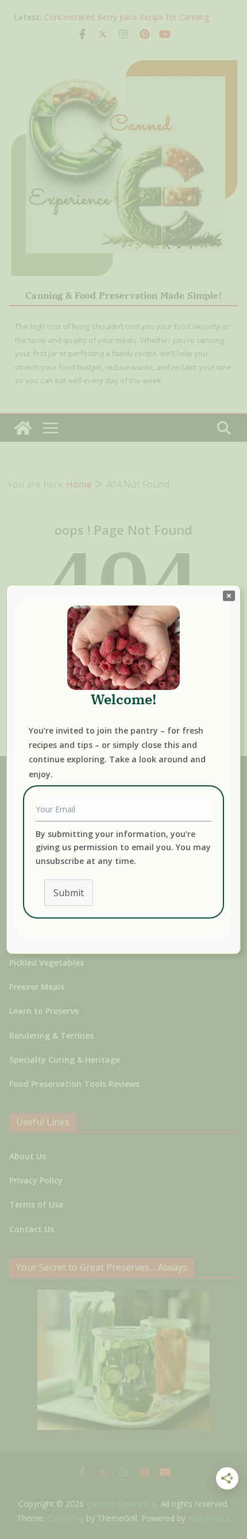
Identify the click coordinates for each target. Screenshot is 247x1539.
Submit (68, 892)
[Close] (229, 595)
